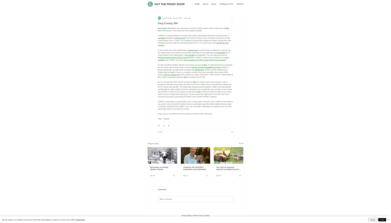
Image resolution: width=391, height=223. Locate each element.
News (160, 118)
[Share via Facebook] (159, 126)
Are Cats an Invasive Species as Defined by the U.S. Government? (227, 168)
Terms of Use (198, 215)
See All (241, 143)
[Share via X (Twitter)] (164, 126)
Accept (382, 220)
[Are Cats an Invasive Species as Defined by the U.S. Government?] (228, 155)
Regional (166, 118)
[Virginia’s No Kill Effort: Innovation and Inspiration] (195, 155)
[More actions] (232, 18)
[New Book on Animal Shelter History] (162, 155)
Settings (372, 220)
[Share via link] (169, 126)
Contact (206, 215)
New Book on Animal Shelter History (159, 168)
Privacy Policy (187, 215)
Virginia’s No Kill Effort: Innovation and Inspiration (194, 168)
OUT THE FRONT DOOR (169, 4)
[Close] (388, 219)
